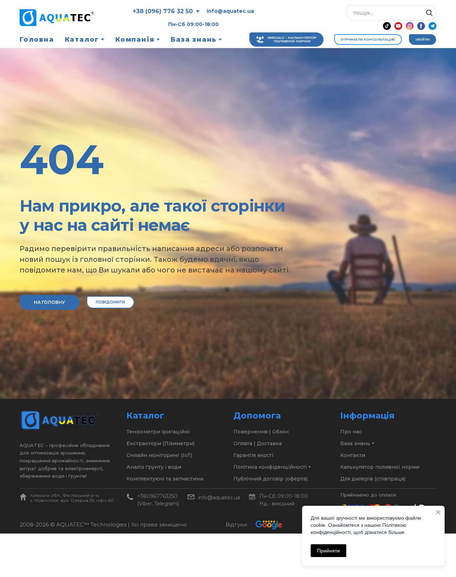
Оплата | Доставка (257, 443)
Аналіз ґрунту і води (153, 467)
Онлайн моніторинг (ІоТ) (159, 455)
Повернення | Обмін (261, 431)
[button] (429, 13)
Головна (37, 39)
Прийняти (328, 550)
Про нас (351, 431)
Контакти (352, 455)
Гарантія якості (253, 455)
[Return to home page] (57, 17)
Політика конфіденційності (270, 467)
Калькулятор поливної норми (379, 467)
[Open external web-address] (269, 525)
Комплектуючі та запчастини (164, 478)
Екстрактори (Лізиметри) (160, 443)
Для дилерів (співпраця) (372, 478)
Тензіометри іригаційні (158, 431)
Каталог (82, 39)
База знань (194, 39)
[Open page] (23, 497)
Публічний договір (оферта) (270, 478)
